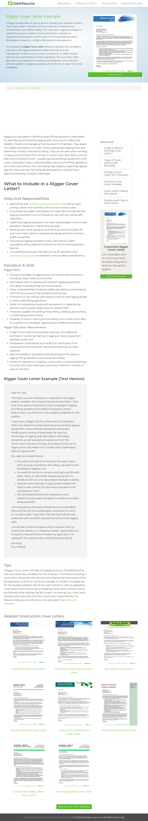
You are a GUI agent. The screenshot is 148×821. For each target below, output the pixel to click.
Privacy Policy (31, 817)
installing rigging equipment (45, 204)
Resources (109, 3)
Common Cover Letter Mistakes (113, 183)
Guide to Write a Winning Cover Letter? (113, 151)
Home (10, 88)
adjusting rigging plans (23, 255)
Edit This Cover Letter (116, 276)
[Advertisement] (74, 111)
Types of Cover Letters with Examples (112, 163)
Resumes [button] (64, 3)
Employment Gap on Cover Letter (116, 201)
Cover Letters (21, 88)
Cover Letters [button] (86, 3)
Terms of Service (49, 817)
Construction (35, 88)
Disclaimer (66, 817)
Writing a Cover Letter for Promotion (116, 173)
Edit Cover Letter (115, 74)
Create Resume (131, 3)
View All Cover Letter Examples (74, 806)
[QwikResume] (21, 3)
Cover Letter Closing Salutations (116, 192)
